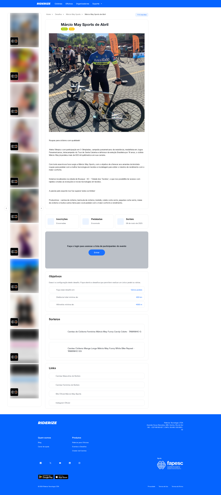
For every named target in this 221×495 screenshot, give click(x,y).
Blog (39, 442)
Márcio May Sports (73, 14)
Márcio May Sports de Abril (95, 14)
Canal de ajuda (43, 447)
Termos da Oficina (177, 486)
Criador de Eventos (79, 451)
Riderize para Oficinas (80, 442)
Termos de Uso (163, 486)
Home (48, 14)
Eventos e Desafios (79, 447)
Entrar (96, 252)
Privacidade (151, 486)
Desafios (58, 14)
